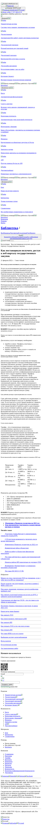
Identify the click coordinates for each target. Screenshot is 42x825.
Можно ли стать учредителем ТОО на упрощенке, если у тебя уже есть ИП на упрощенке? (21, 579)
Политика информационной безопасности (19, 771)
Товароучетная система (13, 695)
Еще (21, 237)
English (15, 10)
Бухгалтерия (22, 233)
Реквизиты (8, 761)
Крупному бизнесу (11, 705)
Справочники (9, 736)
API (6, 724)
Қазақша (5, 10)
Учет (28, 233)
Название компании (8, 672)
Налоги (32, 233)
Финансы (6, 233)
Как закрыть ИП (6, 622)
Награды (8, 765)
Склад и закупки (11, 714)
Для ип (10, 237)
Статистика (28, 238)
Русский (21, 10)
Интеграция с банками (13, 718)
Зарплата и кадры (11, 722)
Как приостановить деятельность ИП (14, 619)
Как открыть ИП (6, 630)
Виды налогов (6, 641)
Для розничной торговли (13, 699)
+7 (3, 680)
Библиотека (9, 228)
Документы (14, 233)
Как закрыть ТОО (7, 615)
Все (2, 233)
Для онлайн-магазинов (13, 703)
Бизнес (6, 237)
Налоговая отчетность (12, 716)
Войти (3, 223)
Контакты (8, 747)
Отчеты (24, 237)
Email (3, 674)
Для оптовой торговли (13, 701)
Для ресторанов (10, 697)
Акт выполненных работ (9, 648)
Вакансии (8, 763)
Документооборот (11, 726)
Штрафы (22, 238)
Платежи (19, 237)
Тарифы (7, 758)
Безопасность (9, 769)
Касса (7, 712)
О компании (9, 754)
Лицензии (8, 767)
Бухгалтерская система (9, 645)
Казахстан (10, 6)
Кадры (15, 237)
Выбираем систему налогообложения (14, 637)
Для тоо (29, 237)
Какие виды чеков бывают (10, 611)
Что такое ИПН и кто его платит (12, 633)
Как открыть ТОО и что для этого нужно (15, 626)
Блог (6, 733)
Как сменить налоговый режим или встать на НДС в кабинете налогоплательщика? (19, 595)
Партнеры (8, 756)
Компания (4, 219)
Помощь (4, 221)
